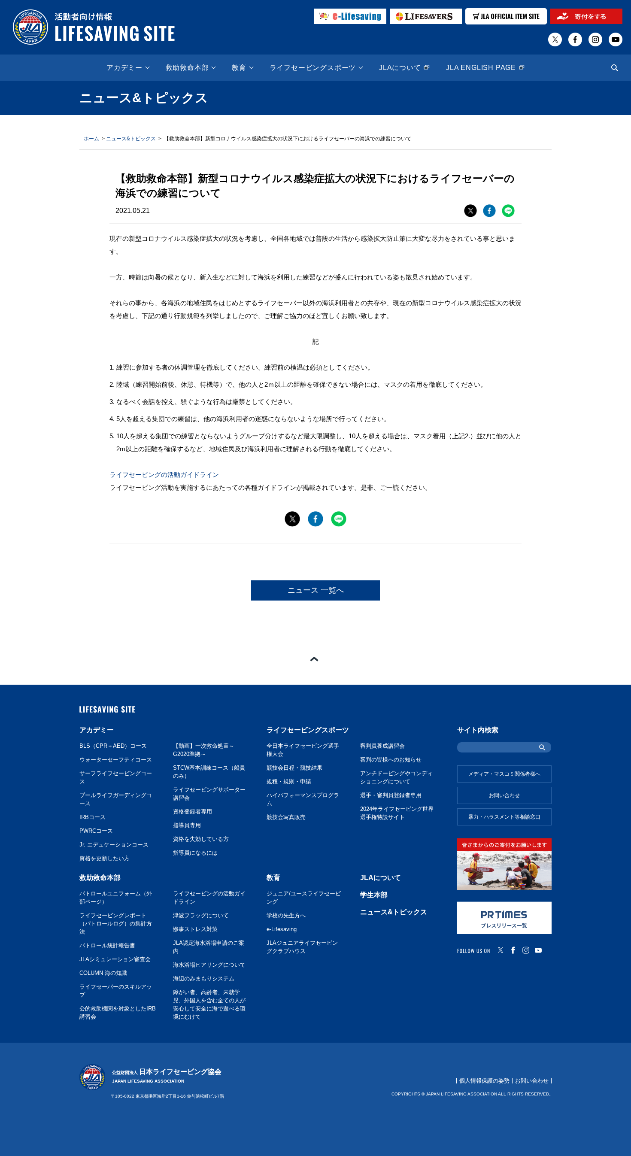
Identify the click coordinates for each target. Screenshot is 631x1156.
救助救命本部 (187, 67)
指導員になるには (195, 853)
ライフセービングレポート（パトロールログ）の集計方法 (115, 924)
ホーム (91, 139)
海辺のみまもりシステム (203, 979)
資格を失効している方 (201, 839)
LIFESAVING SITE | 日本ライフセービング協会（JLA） (94, 27)
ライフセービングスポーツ (313, 67)
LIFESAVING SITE (107, 709)
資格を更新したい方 (104, 859)
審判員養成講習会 (382, 746)
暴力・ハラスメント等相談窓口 (504, 817)
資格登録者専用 (192, 812)
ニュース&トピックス (131, 139)
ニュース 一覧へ (316, 590)
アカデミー (124, 67)
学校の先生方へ (286, 916)
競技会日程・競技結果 (294, 768)
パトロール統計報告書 (107, 946)
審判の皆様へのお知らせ (391, 760)
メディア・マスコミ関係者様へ (504, 774)
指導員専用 (187, 825)
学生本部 (374, 894)
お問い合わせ (504, 795)
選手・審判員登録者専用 (391, 795)
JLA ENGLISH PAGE (481, 67)
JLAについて (400, 67)
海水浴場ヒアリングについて (209, 965)
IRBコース (92, 817)
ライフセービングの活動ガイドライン (164, 474)
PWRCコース (96, 831)
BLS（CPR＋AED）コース (113, 746)
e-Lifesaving (282, 929)
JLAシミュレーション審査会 (115, 959)
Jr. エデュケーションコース (114, 845)
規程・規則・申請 (289, 782)
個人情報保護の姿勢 (484, 1080)
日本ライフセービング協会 (166, 1076)
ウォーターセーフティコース (115, 760)
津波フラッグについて (201, 916)
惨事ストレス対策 (195, 929)
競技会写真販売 (286, 817)
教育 (239, 67)
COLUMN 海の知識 (103, 973)
